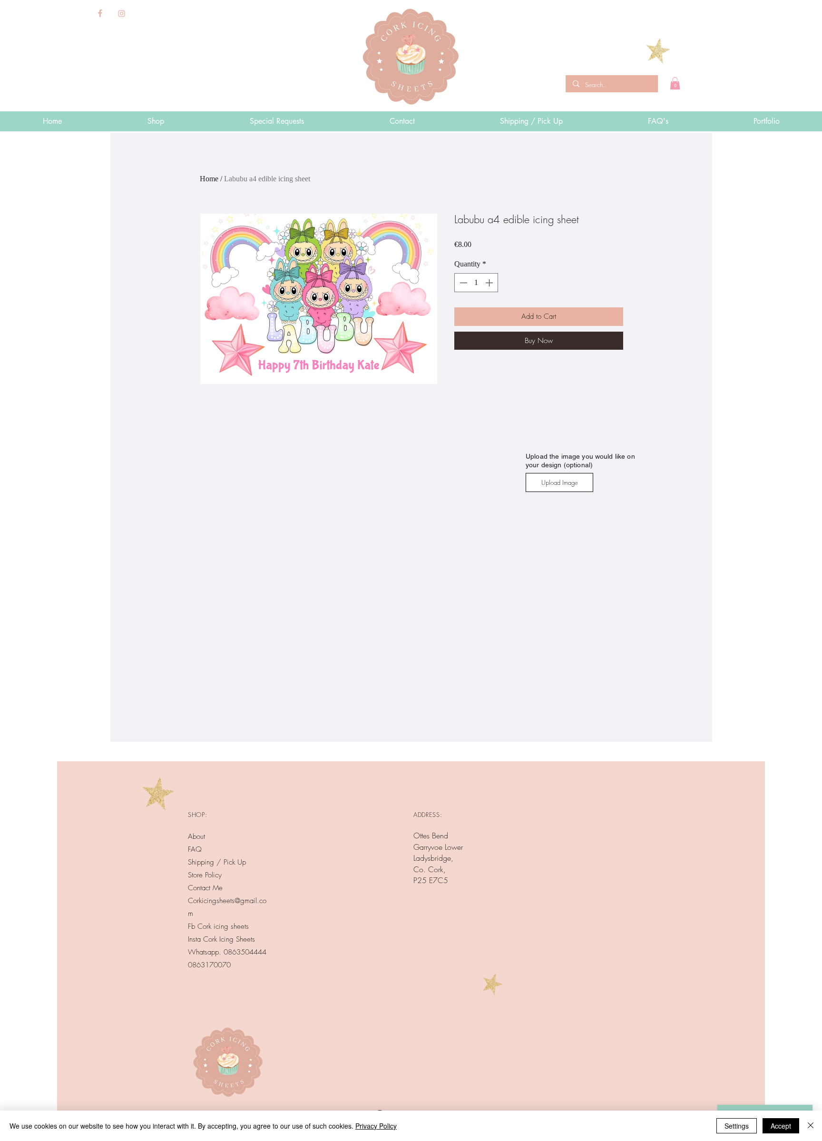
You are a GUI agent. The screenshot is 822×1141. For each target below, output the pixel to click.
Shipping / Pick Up (218, 862)
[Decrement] (462, 283)
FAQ (195, 849)
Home (209, 179)
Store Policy (205, 875)
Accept (781, 1126)
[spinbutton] (476, 283)
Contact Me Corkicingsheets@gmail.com (227, 900)
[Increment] (490, 283)
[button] (675, 83)
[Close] (810, 1125)
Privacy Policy (376, 1126)
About (196, 836)
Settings (736, 1126)
